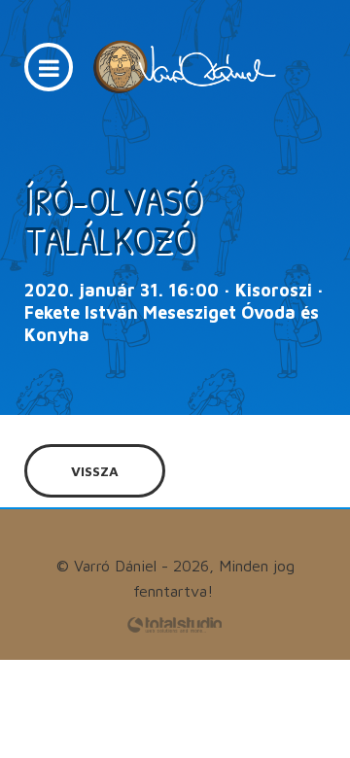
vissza (95, 471)
